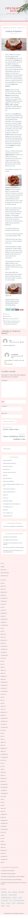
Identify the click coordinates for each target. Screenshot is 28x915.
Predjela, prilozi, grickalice (14, 27)
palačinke (4, 900)
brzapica (4, 894)
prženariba (20, 903)
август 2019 (3, 796)
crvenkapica (8, 316)
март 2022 (3, 709)
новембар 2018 (4, 823)
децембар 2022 (4, 682)
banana (15, 892)
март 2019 (3, 811)
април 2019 (3, 808)
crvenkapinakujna (8, 324)
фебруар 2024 (4, 640)
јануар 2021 (3, 751)
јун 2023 (2, 664)
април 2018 (3, 844)
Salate (4, 475)
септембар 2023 (4, 655)
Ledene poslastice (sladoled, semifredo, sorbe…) (13, 484)
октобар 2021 (4, 724)
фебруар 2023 (4, 676)
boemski (21, 892)
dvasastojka (13, 894)
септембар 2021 (4, 727)
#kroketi (7, 299)
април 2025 (3, 610)
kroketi (15, 324)
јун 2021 (2, 736)
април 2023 (3, 670)
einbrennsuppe (6, 897)
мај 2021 (2, 739)
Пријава (2, 566)
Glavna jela (5, 469)
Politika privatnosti (7, 516)
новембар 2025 (4, 598)
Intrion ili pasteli (13, 537)
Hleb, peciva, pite (6, 478)
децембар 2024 (4, 619)
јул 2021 (2, 733)
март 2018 (3, 847)
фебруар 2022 (4, 712)
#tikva (17, 299)
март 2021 (3, 745)
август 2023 (3, 658)
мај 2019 (2, 805)
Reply (22, 342)
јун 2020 (3, 766)
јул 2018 (2, 835)
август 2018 (3, 832)
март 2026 (3, 589)
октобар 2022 (4, 688)
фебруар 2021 (4, 748)
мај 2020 (3, 769)
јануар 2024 (3, 643)
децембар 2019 (4, 784)
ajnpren (4, 892)
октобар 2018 (4, 826)
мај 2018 (2, 841)
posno (8, 903)
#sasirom (15, 303)
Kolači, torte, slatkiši (7, 481)
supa (7, 905)
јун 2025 (2, 607)
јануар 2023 (3, 679)
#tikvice (7, 301)
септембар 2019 (4, 793)
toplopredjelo (8, 321)
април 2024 (3, 634)
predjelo (14, 321)
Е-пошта (4, 406)
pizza (3, 903)
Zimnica (4, 495)
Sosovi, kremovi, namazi (8, 488)
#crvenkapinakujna (10, 304)
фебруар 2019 (4, 814)
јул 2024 (2, 628)
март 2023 (3, 673)
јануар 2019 (3, 817)
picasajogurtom (19, 900)
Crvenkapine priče (7, 506)
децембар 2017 (4, 856)
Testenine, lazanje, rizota (8, 472)
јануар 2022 (3, 715)
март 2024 (3, 637)
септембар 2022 (4, 691)
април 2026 (3, 586)
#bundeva (12, 299)
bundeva (17, 322)
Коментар (4, 380)
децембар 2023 (4, 646)
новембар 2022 (4, 685)
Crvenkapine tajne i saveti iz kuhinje (10, 504)
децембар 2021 (4, 718)
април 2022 (3, 706)
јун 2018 (2, 838)
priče (13, 903)
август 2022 (3, 694)
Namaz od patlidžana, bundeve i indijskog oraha (14, 437)
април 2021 (3, 742)
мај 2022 (2, 703)
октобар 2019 (4, 790)
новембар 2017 (4, 859)
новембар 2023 (4, 649)
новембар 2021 (4, 721)
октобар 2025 (4, 601)
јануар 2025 (3, 616)
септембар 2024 (4, 625)
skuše (3, 905)
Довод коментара (5, 572)
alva (9, 892)
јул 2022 (2, 697)
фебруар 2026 (4, 592)
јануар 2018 (3, 853)
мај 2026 (2, 583)
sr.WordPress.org (4, 575)
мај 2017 (2, 862)
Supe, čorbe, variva (7, 466)
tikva (8, 322)
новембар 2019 (4, 787)
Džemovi (5, 498)
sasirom (12, 322)
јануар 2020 (3, 781)
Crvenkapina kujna (14, 9)
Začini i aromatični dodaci (8, 491)
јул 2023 (2, 661)
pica (10, 900)
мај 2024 (2, 631)
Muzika (4, 509)
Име (3, 401)
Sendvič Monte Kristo (11, 428)
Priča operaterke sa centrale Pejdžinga (15, 547)
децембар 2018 (4, 820)
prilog (18, 321)
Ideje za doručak (6, 460)
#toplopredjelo (9, 303)
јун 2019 (2, 802)
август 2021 (3, 730)
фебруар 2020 (4, 778)
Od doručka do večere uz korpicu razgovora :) (14, 913)
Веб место (4, 413)
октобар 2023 (4, 652)
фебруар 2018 (4, 850)
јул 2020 (2, 763)
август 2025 (3, 604)
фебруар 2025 (4, 613)
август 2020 (3, 760)
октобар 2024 (4, 622)
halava (14, 897)
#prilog (12, 301)
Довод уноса (3, 569)
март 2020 (3, 775)
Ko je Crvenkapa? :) (7, 513)
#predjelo (16, 301)
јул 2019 (2, 799)
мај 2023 (2, 667)
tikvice (5, 322)
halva (20, 897)
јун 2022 (2, 700)
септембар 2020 (4, 757)
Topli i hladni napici (7, 501)
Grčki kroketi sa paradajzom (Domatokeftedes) (13, 526)
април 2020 (3, 772)
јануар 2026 (3, 595)
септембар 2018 (4, 829)
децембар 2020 (4, 754)
